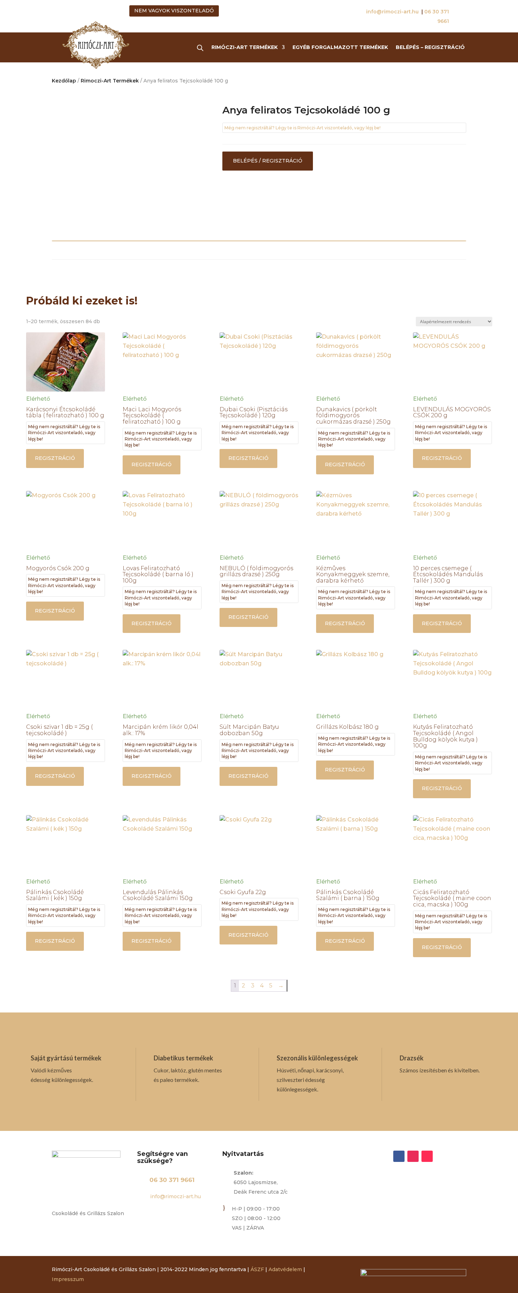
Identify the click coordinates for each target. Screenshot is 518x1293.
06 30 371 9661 (172, 1179)
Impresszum (68, 1279)
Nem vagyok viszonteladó (174, 10)
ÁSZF (257, 1269)
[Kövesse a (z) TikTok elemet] (427, 1156)
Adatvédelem (285, 1269)
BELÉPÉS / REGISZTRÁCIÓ (267, 161)
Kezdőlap (64, 81)
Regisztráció (55, 458)
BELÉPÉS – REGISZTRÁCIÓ (430, 47)
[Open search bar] (200, 48)
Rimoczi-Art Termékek (110, 81)
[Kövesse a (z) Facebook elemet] (399, 1156)
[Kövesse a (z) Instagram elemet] (413, 1156)
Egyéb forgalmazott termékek (340, 47)
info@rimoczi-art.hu (393, 11)
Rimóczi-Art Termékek (244, 47)
